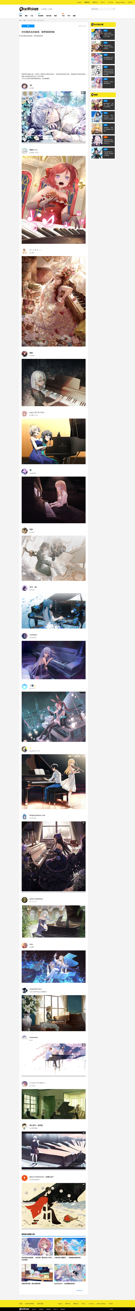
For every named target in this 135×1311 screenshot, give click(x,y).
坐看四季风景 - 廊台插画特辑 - (31, 1283)
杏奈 (32, 88)
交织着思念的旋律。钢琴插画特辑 (36, 20)
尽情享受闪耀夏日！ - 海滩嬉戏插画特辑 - (67, 1257)
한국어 (103, 2)
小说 (31, 15)
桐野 (32, 947)
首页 (20, 20)
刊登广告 (55, 1309)
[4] (54, 1229)
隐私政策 (63, 1309)
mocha (33, 1085)
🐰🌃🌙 (32, 685)
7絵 (30, 85)
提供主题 (40, 1303)
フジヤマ (33, 901)
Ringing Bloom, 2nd (37, 815)
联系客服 (48, 1309)
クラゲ (33, 688)
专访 (63, 15)
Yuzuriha (33, 818)
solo (31, 944)
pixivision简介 (29, 1303)
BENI (32, 355)
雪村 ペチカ (34, 415)
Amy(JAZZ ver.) (35, 989)
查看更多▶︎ (79, 1290)
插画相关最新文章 (28, 1234)
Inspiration (33, 1037)
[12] (54, 143)
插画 (20, 15)
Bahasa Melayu (120, 2)
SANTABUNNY (35, 1179)
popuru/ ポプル (35, 751)
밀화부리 (33, 473)
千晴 (32, 252)
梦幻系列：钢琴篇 (36, 1125)
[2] (54, 892)
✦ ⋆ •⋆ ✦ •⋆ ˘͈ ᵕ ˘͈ (35, 250)
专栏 (69, 15)
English (79, 2)
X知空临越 (34, 1128)
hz (32, 1040)
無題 (31, 353)
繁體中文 (95, 2)
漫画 (26, 15)
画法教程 (40, 15)
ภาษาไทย (110, 2)
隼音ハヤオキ (35, 152)
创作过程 (48, 15)
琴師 (31, 529)
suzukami (33, 635)
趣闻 (74, 15)
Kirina (33, 590)
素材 (55, 15)
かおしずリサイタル (36, 412)
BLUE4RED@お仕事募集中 (39, 992)
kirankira (33, 637)
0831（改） (33, 587)
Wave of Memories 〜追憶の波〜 (41, 1177)
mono (33, 532)
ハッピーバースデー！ (37, 1083)
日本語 (130, 2)
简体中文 (87, 2)
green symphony (36, 899)
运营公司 (34, 1309)
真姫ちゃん (33, 150)
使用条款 (41, 1309)
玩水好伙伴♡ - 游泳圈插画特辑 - (64, 1283)
